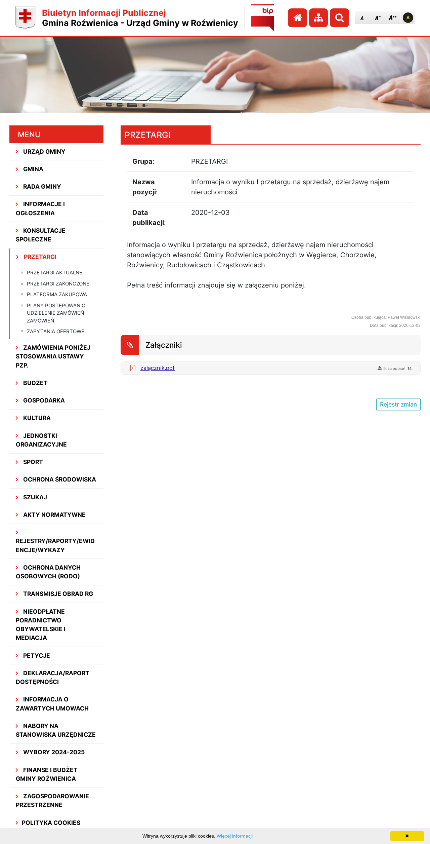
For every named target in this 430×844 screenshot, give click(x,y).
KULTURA (36, 417)
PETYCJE (36, 655)
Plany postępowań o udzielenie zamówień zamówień (56, 313)
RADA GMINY (41, 186)
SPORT (32, 461)
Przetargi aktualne (54, 272)
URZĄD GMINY (44, 151)
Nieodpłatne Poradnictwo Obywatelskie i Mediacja (41, 625)
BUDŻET (35, 382)
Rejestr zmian (398, 404)
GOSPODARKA (43, 400)
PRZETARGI (39, 256)
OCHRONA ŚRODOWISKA (59, 479)
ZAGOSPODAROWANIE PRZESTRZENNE (52, 800)
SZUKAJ (34, 497)
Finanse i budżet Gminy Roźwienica (47, 774)
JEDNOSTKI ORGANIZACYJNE (41, 440)
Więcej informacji (235, 836)
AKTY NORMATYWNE (54, 514)
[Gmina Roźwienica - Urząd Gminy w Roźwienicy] (25, 18)
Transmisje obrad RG (57, 593)
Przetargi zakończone (58, 283)
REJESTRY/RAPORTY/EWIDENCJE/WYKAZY (55, 545)
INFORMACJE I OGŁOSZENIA (40, 208)
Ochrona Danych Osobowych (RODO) (48, 572)
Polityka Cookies (51, 822)
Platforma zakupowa (57, 294)
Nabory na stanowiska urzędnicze (56, 730)
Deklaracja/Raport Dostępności (53, 677)
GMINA (32, 168)
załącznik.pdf (157, 368)
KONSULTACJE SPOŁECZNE (41, 235)
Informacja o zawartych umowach (52, 704)
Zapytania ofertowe (55, 331)
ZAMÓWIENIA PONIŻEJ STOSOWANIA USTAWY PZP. (53, 356)
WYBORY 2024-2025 (53, 752)
